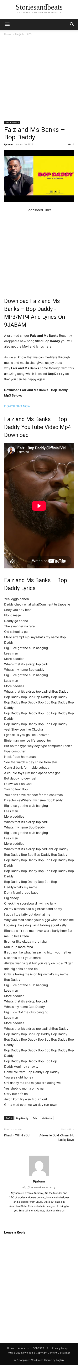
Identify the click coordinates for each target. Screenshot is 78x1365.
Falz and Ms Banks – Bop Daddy (34, 133)
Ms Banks (47, 1118)
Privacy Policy (60, 1348)
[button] (7, 24)
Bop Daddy (22, 1118)
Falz (35, 1118)
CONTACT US (40, 1348)
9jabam (8, 144)
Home (7, 34)
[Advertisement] (39, 80)
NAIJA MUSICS (23, 34)
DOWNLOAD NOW (17, 406)
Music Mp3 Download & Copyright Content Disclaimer (39, 1352)
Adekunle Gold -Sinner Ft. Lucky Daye (56, 1138)
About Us (23, 1348)
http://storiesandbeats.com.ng (39, 1187)
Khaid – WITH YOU (17, 1135)
